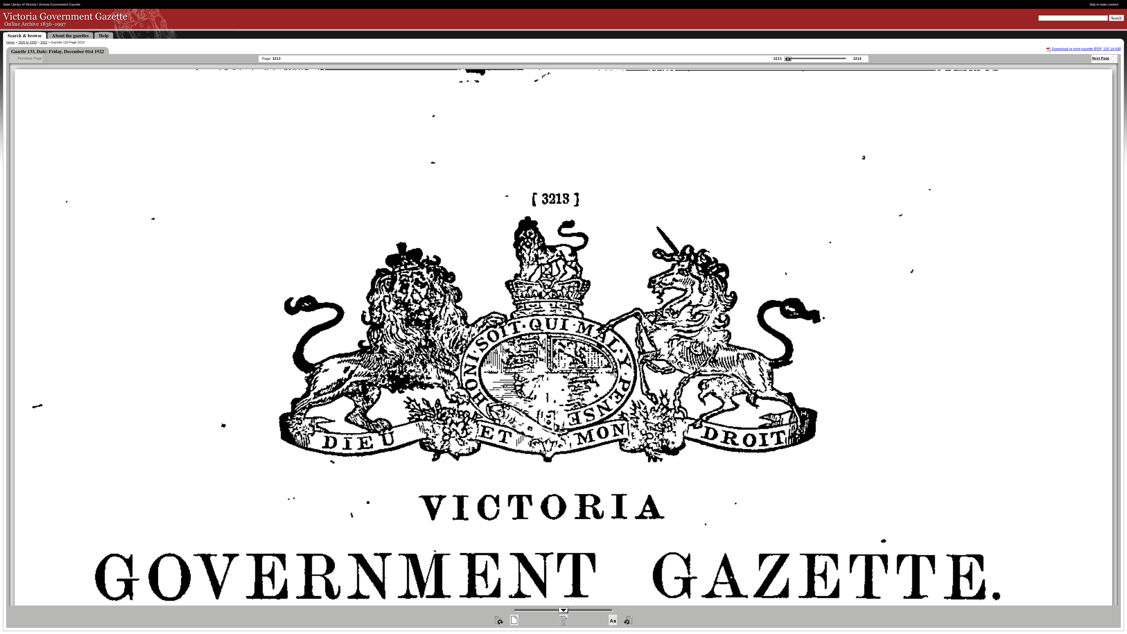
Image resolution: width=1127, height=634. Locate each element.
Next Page (1100, 58)
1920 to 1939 (27, 42)
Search (1116, 18)
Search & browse (25, 35)
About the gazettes (70, 35)
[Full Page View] (514, 619)
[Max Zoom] (612, 619)
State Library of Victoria (19, 4)
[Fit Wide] (563, 619)
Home (10, 42)
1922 (43, 42)
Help (104, 35)
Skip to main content (1103, 4)
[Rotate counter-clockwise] (628, 620)
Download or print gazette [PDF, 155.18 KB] (1086, 49)
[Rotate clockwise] (498, 620)
